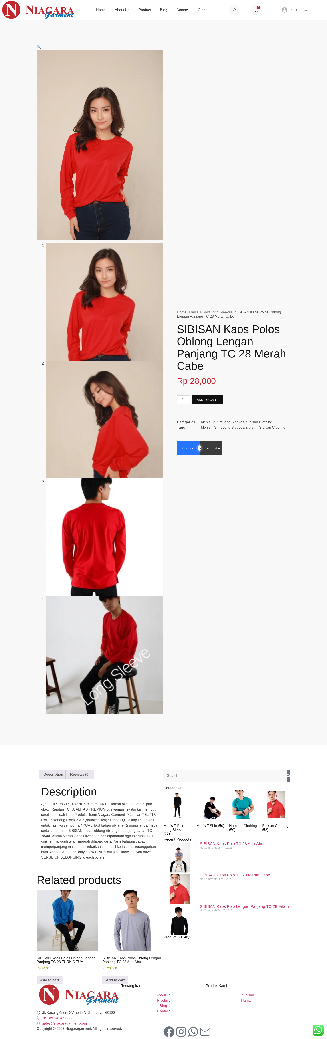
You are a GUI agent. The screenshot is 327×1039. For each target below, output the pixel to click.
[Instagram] (181, 1031)
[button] (39, 47)
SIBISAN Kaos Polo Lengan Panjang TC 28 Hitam (244, 906)
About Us (122, 10)
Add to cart (207, 399)
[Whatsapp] (193, 1031)
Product (145, 10)
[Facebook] (169, 1031)
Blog (163, 10)
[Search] (288, 776)
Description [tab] (53, 774)
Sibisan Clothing (259, 422)
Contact (182, 10)
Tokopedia (212, 448)
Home (101, 10)
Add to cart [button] (49, 980)
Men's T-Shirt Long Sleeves (210, 312)
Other (202, 10)
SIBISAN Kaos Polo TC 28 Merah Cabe (235, 875)
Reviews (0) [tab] (79, 774)
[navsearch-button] (234, 10)
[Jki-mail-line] (205, 1031)
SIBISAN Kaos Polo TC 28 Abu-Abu (231, 843)
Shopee (188, 448)
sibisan (251, 427)
